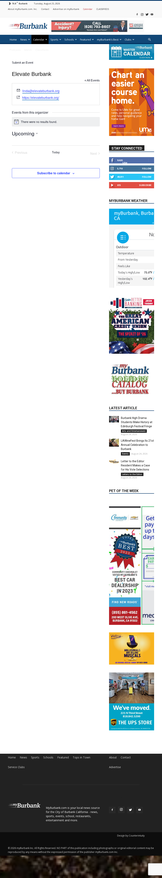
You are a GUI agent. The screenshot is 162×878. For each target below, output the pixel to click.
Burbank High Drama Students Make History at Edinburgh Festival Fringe (136, 422)
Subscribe (145, 185)
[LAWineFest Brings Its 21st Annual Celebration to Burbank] (114, 443)
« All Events (92, 80)
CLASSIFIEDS (102, 9)
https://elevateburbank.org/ (40, 97)
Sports (54, 39)
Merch (28, 50)
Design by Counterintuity (131, 835)
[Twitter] (147, 14)
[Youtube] (152, 14)
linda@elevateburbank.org (40, 91)
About (113, 757)
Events (125, 453)
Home (13, 39)
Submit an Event (22, 62)
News (23, 39)
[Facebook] (137, 14)
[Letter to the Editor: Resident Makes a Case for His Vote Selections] (114, 461)
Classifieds (42, 50)
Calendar (87, 9)
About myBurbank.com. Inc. (22, 9)
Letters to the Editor (132, 474)
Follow (146, 168)
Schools (69, 39)
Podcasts (15, 50)
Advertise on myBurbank (66, 9)
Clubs (128, 39)
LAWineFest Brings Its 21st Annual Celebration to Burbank (137, 445)
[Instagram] (142, 14)
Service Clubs (16, 767)
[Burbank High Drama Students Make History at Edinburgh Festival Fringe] (114, 419)
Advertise (115, 767)
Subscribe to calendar (53, 173)
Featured (85, 39)
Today (56, 152)
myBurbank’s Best (108, 39)
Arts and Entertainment (134, 431)
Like (124, 162)
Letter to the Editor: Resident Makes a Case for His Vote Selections (135, 465)
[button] (149, 39)
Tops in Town (81, 757)
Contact (45, 9)
